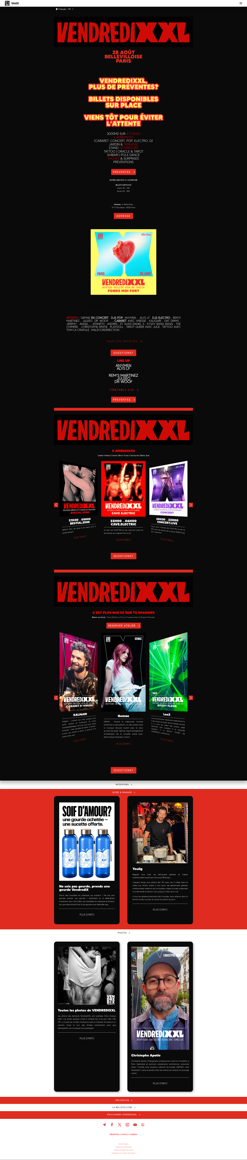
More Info (99, 301)
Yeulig (137, 869)
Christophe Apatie (146, 1055)
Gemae (123, 716)
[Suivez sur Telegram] (104, 1124)
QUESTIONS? (123, 352)
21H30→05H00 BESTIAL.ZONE (80, 521)
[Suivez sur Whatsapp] (142, 1124)
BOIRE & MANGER (122, 792)
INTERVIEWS (122, 784)
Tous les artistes (122, 341)
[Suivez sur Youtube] (135, 1124)
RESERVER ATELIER (122, 625)
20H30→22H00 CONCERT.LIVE (167, 521)
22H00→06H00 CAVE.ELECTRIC (123, 522)
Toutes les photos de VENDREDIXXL (86, 1010)
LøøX (166, 714)
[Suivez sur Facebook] (112, 1124)
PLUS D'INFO (80, 537)
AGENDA (133, 1134)
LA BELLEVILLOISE (122, 1107)
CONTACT (124, 1134)
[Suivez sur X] (119, 1124)
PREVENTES (122, 172)
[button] (191, 505)
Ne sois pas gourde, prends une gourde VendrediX (84, 888)
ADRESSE (123, 215)
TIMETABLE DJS (121, 389)
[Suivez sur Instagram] (127, 1124)
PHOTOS (122, 933)
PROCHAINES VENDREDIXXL (122, 1114)
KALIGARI (80, 714)
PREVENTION (122, 1100)
